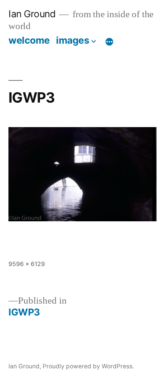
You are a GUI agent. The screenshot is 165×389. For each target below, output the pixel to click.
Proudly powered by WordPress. (88, 366)
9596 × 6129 (26, 264)
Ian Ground (31, 14)
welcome (29, 40)
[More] (109, 41)
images (72, 40)
